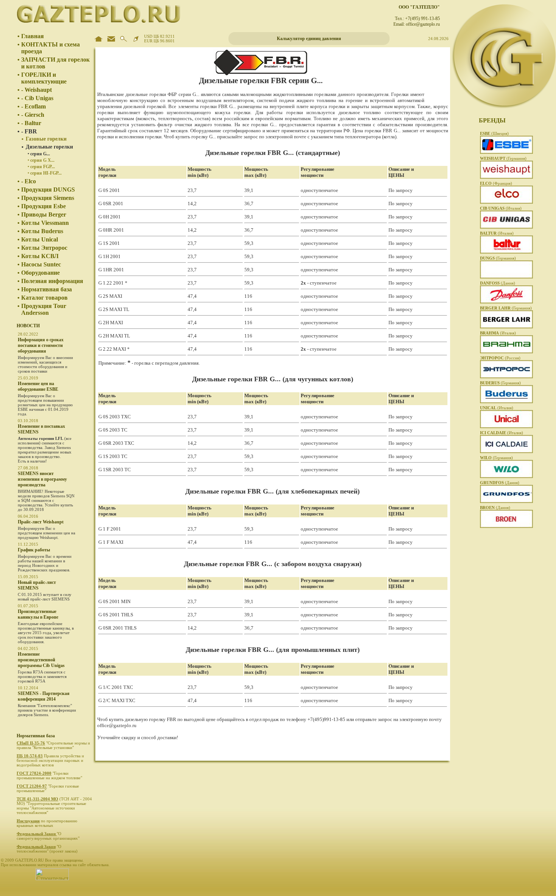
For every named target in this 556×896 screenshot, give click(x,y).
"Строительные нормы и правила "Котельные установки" (53, 745)
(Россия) (500, 358)
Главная (32, 36)
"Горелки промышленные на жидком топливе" (50, 775)
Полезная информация (52, 281)
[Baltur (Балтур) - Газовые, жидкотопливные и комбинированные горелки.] (506, 252)
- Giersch (32, 114)
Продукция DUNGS (48, 189)
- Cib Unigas (37, 98)
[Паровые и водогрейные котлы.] (506, 376)
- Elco (28, 181)
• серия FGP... (41, 166)
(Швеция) (494, 133)
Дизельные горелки (49, 147)
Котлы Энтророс (44, 248)
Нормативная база (46, 289)
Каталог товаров (44, 297)
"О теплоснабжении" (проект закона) (48, 848)
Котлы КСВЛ (40, 256)
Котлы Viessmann (45, 223)
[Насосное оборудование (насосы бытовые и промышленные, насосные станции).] (506, 501)
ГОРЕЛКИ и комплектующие (44, 78)
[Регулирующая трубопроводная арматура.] (506, 526)
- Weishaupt (36, 90)
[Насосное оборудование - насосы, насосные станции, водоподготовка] (506, 476)
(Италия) (501, 208)
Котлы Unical (39, 239)
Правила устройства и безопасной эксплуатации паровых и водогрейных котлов (50, 760)
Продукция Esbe (43, 206)
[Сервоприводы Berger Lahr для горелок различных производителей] (506, 327)
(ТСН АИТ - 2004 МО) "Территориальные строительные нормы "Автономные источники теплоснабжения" (54, 806)
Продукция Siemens (47, 198)
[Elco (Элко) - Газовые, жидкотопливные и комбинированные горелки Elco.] (506, 202)
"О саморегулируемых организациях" (49, 835)
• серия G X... (41, 160)
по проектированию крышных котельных (47, 823)
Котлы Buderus (42, 231)
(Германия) (503, 158)
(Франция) (496, 183)
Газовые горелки (46, 139)
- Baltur (31, 123)
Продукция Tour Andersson (43, 309)
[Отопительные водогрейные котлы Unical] (506, 426)
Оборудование (40, 272)
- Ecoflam (33, 106)
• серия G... (39, 153)
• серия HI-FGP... (45, 173)
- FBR (29, 131)
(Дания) (497, 283)
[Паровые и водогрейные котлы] (506, 451)
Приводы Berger (43, 214)
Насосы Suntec (41, 264)
